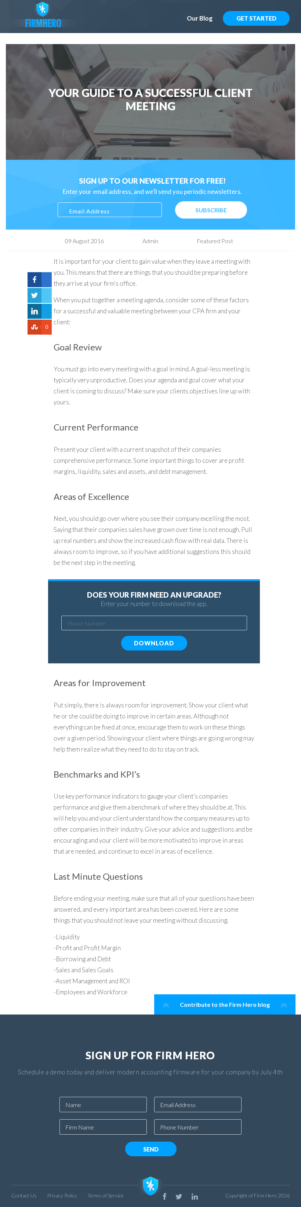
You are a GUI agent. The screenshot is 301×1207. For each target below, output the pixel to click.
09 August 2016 (84, 240)
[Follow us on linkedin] (195, 1196)
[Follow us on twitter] (178, 1196)
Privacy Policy (62, 1195)
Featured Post (215, 240)
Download (154, 642)
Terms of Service (105, 1195)
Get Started (256, 18)
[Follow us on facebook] (164, 1196)
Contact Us (24, 1195)
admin (150, 240)
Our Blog (200, 18)
